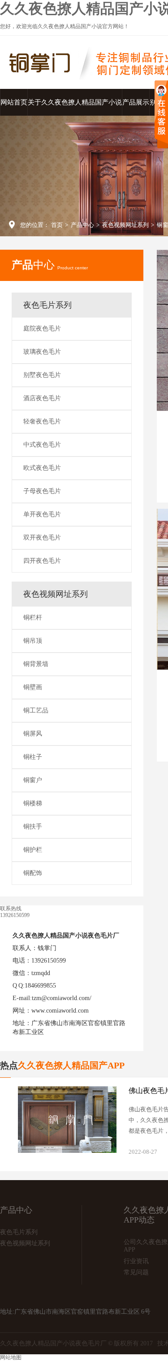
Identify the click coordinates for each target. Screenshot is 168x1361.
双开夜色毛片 (42, 537)
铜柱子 (32, 757)
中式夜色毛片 (42, 444)
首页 (57, 225)
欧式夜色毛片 (42, 468)
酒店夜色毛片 (42, 398)
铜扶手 (32, 826)
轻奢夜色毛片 (42, 421)
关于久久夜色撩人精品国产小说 (75, 102)
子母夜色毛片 (42, 491)
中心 (50, 265)
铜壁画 (32, 687)
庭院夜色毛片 (42, 328)
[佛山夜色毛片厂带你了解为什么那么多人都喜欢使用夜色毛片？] (67, 1119)
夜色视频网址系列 (125, 225)
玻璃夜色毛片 (42, 351)
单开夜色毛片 (42, 514)
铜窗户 (32, 780)
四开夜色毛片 (42, 560)
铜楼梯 (32, 803)
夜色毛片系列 (47, 305)
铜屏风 (32, 733)
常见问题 (136, 1272)
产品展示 (135, 102)
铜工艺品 (35, 710)
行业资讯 (136, 1261)
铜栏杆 (32, 617)
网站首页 (13, 102)
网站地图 (11, 1357)
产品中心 (82, 225)
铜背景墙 (35, 664)
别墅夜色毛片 (42, 375)
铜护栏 (32, 849)
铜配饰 (32, 873)
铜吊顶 (32, 640)
